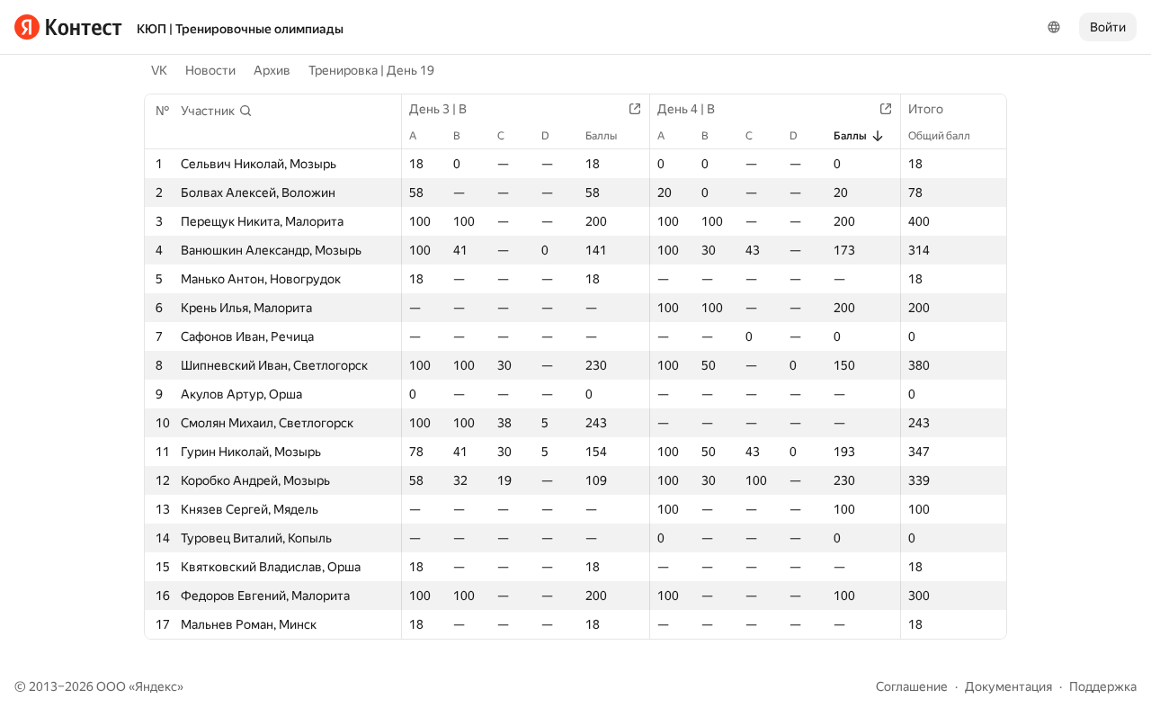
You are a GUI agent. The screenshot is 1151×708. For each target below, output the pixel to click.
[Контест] (68, 27)
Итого (925, 109)
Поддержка (1103, 686)
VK (159, 70)
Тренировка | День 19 (371, 70)
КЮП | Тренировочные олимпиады (240, 29)
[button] (217, 110)
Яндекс (156, 686)
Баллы (601, 136)
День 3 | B (438, 109)
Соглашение (912, 686)
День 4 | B (686, 109)
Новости (210, 70)
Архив (272, 70)
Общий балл (939, 136)
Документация (1008, 686)
